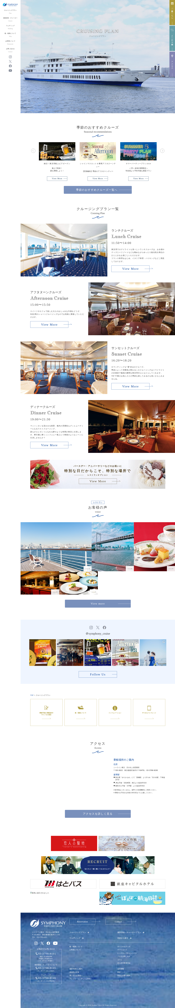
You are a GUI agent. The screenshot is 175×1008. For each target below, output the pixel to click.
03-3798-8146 (47, 978)
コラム (119, 960)
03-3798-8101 (47, 953)
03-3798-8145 (47, 968)
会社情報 (120, 969)
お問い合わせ (10, 50)
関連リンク (121, 972)
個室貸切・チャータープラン (129, 932)
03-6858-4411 (49, 958)
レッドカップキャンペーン (127, 953)
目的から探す (122, 938)
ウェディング (10, 27)
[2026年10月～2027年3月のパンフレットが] (42, 652)
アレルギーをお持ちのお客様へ (80, 979)
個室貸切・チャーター (10, 19)
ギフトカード (122, 950)
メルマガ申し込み (123, 956)
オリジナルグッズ (123, 946)
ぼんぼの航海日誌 (123, 963)
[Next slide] (162, 151)
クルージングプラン (10, 12)
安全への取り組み (123, 975)
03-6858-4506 (48, 956)
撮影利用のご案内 (75, 969)
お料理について (10, 42)
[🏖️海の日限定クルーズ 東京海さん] (70, 652)
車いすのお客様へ (75, 975)
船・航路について (10, 35)
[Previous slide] (33, 151)
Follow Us (98, 674)
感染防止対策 (74, 972)
